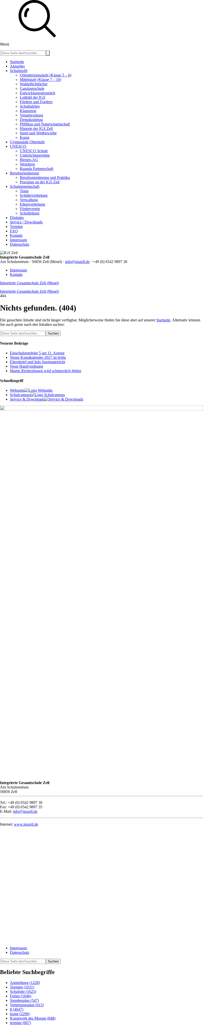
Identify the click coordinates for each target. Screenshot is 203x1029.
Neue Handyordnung (26, 366)
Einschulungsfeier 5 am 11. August (37, 353)
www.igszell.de (26, 824)
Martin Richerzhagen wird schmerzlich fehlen (45, 371)
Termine (22, 987)
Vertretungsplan (27, 1005)
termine (20, 1023)
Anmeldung (25, 983)
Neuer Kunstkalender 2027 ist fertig (38, 357)
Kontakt (16, 274)
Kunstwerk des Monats (32, 1018)
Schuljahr (23, 991)
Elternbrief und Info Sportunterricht (37, 362)
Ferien (20, 996)
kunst (20, 1014)
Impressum (18, 270)
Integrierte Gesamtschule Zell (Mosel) (29, 283)
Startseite (163, 320)
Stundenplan (24, 1000)
